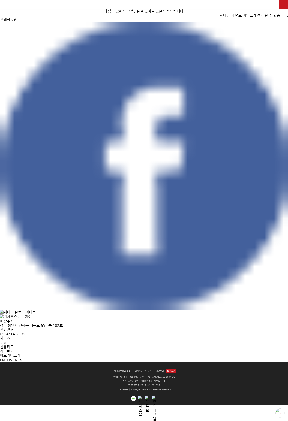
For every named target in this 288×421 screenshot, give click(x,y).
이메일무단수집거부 (143, 371)
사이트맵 (283, 4)
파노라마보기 (10, 355)
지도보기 (7, 351)
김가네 (144, 4)
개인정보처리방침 (122, 371)
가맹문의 (160, 371)
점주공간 (171, 371)
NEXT (19, 360)
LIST (10, 360)
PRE (3, 360)
